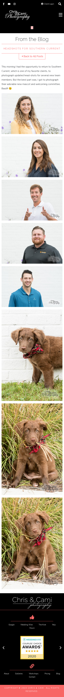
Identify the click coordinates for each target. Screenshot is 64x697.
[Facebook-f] (4, 4)
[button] (3, 647)
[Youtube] (9, 4)
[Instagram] (14, 4)
